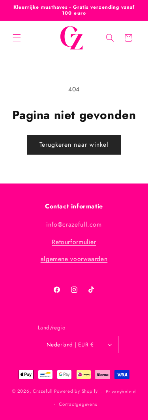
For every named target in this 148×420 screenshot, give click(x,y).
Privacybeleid (121, 391)
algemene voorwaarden (74, 258)
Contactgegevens (78, 404)
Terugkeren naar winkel (74, 144)
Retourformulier (74, 241)
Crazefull (43, 391)
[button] (16, 38)
